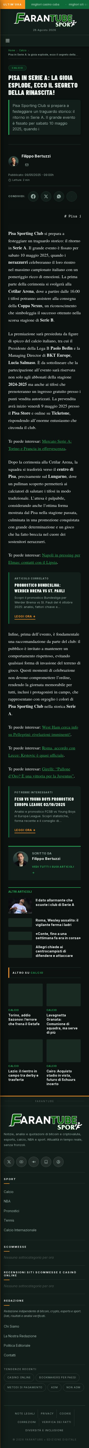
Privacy (47, 1413)
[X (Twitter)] (9, 1162)
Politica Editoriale (17, 1345)
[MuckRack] (46, 1162)
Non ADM (73, 1387)
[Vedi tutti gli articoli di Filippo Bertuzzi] (13, 162)
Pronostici (11, 1211)
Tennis (9, 1220)
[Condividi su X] (46, 196)
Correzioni (27, 1422)
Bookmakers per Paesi (57, 1377)
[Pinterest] (58, 1162)
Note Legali (25, 1413)
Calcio (9, 1192)
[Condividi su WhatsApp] (59, 196)
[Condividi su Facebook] (33, 196)
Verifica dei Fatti (56, 1422)
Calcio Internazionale (20, 1230)
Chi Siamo (11, 1326)
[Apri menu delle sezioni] (7, 40)
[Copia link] (71, 196)
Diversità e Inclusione (44, 1430)
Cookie (65, 1413)
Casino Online (19, 1377)
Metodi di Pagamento (24, 1387)
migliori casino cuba (45, 4)
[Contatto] (27, 165)
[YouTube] (21, 1162)
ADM (54, 1387)
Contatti (10, 1355)
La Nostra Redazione (20, 1336)
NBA (7, 1201)
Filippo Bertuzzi (36, 156)
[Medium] (33, 1162)
